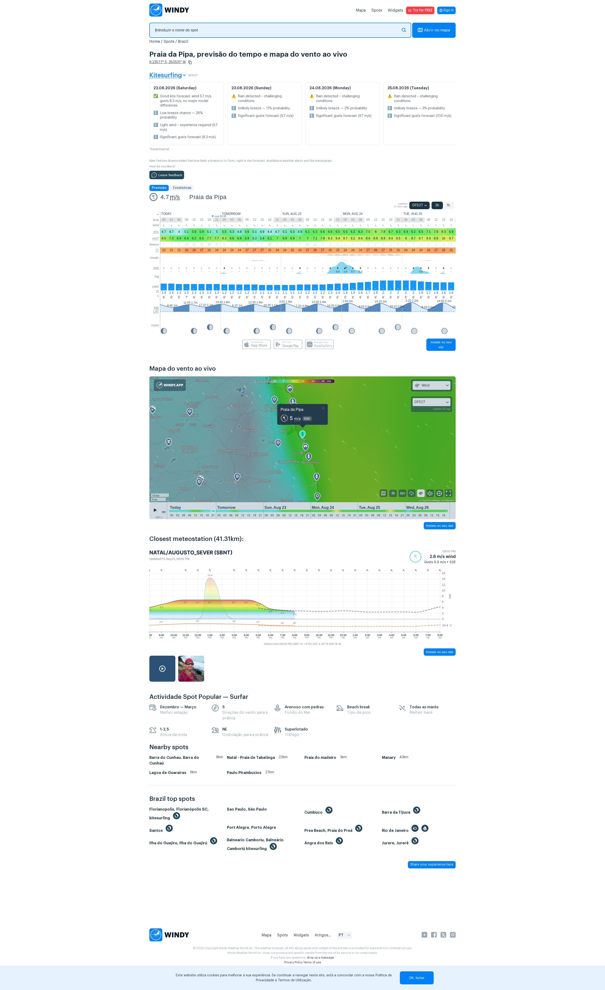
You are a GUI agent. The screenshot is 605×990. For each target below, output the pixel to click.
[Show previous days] (163, 512)
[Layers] (383, 493)
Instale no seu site (441, 344)
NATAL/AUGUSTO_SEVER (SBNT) (191, 552)
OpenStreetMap (431, 500)
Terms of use (312, 962)
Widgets (395, 10)
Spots (376, 10)
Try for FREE (422, 10)
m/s (175, 197)
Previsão (159, 188)
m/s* (155, 238)
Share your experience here (431, 864)
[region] (302, 439)
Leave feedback (170, 175)
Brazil (183, 41)
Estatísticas (182, 188)
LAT (156, 311)
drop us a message (320, 957)
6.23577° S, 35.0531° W (167, 62)
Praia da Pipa (207, 197)
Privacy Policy (293, 962)
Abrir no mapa (437, 30)
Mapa (361, 10)
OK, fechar (416, 978)
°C (157, 250)
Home (154, 41)
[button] (190, 62)
